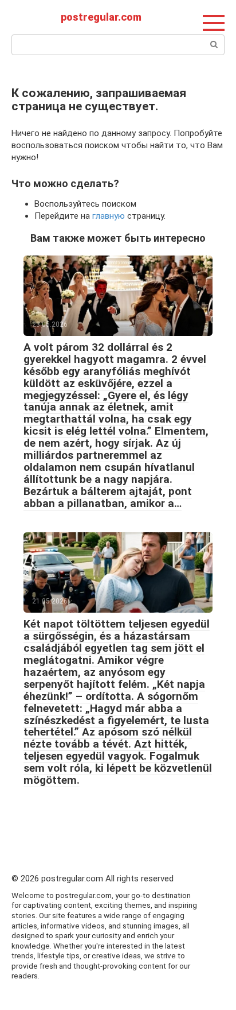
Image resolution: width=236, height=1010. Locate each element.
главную (108, 216)
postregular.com (101, 17)
